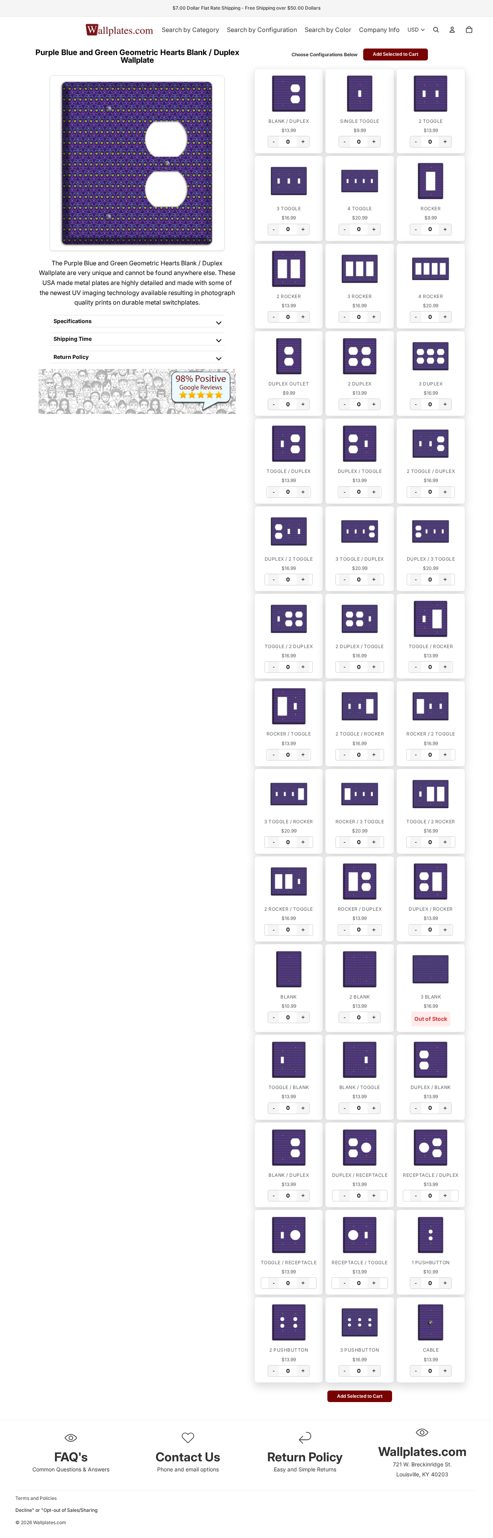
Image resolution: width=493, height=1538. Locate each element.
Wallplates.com (49, 1523)
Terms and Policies (36, 1498)
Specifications (73, 321)
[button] (288, 93)
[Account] (452, 29)
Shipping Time (73, 338)
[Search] (436, 29)
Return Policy (71, 357)
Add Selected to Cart (395, 54)
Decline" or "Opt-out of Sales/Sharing (56, 1510)
